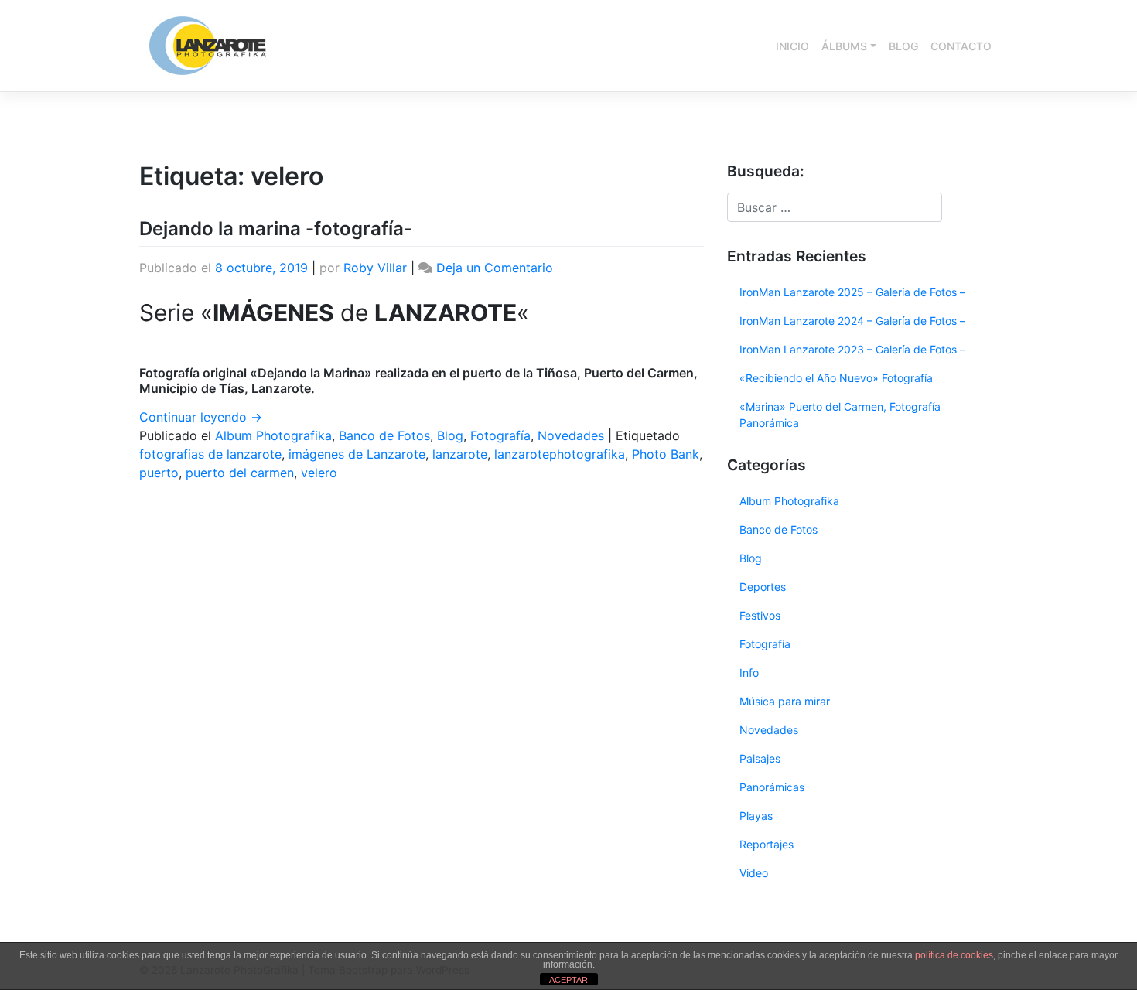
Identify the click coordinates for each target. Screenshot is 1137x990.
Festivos (759, 615)
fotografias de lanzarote (210, 454)
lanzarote (459, 454)
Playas (756, 815)
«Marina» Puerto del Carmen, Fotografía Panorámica (840, 414)
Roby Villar (375, 267)
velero (319, 472)
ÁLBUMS (844, 46)
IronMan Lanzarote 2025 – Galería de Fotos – (852, 292)
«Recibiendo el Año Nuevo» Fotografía (836, 377)
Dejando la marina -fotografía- (275, 228)
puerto (159, 472)
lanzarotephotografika (559, 454)
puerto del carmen (240, 472)
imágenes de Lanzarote (357, 454)
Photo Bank (665, 454)
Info (749, 672)
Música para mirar (784, 701)
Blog (450, 435)
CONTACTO (961, 46)
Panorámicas (771, 787)
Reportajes (766, 844)
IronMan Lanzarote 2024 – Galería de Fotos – (852, 320)
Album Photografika (273, 435)
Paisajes (759, 758)
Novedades (571, 435)
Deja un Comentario (494, 267)
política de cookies (954, 955)
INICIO (792, 46)
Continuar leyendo (200, 417)
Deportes (762, 586)
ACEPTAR (568, 980)
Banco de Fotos (384, 435)
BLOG (903, 46)
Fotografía (500, 435)
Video (753, 872)
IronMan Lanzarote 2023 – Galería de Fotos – (852, 349)
